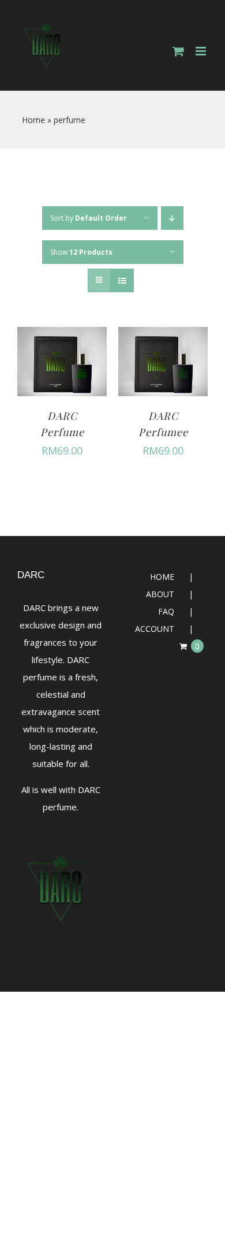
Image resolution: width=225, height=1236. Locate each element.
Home (33, 119)
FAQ (166, 611)
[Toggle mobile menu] (202, 51)
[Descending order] (172, 218)
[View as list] (122, 280)
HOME (162, 576)
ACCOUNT (154, 628)
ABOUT (160, 594)
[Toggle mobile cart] (178, 51)
